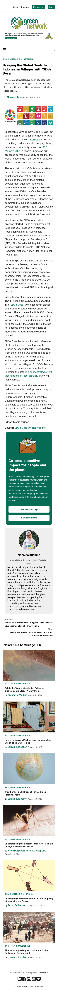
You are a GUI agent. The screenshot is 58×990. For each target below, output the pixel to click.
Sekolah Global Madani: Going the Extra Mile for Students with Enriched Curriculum (29, 622)
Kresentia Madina (17, 694)
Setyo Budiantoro (17, 905)
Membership (38, 7)
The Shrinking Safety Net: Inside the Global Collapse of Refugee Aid (29, 927)
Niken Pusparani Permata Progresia (27, 850)
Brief (7, 684)
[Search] (53, 49)
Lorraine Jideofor (17, 746)
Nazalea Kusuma (16, 96)
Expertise (25, 7)
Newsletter (44, 972)
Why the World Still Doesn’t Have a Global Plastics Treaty (29, 768)
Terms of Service (16, 972)
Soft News (28, 59)
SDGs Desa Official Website (30, 427)
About (15, 7)
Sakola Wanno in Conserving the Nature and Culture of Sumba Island (31, 632)
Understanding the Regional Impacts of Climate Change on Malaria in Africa (29, 820)
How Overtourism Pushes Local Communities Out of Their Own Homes (29, 717)
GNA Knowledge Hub (12, 59)
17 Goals (35, 139)
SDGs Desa (17, 304)
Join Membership (29, 509)
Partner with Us (29, 517)
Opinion (29, 894)
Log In (51, 7)
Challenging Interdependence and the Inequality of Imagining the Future (29, 875)
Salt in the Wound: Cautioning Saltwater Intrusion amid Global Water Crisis (29, 665)
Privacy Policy (31, 972)
